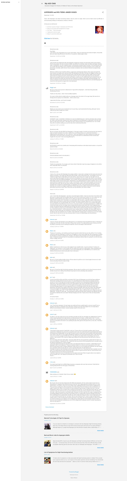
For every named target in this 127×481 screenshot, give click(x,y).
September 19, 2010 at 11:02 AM (58, 83)
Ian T (51, 277)
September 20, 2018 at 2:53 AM (57, 403)
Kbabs (51, 230)
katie (51, 257)
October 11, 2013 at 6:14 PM (56, 299)
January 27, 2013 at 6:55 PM (56, 273)
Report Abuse (74, 477)
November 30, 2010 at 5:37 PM (57, 102)
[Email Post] (45, 43)
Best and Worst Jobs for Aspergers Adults (57, 435)
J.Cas (51, 362)
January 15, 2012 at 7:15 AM (56, 139)
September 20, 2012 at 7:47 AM (57, 215)
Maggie (52, 87)
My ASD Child (50, 3)
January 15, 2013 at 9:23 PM (56, 253)
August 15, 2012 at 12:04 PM (57, 189)
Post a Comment (50, 407)
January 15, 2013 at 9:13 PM (56, 240)
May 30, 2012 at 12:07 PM (56, 167)
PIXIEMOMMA (53, 372)
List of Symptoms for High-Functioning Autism (58, 452)
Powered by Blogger (74, 472)
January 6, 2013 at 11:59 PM (56, 226)
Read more (100, 430)
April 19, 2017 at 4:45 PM (56, 367)
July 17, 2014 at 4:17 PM (56, 310)
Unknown (52, 219)
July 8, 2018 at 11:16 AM (56, 376)
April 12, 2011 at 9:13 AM (56, 112)
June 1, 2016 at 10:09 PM (56, 324)
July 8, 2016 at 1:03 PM (55, 357)
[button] (103, 12)
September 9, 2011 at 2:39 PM (57, 125)
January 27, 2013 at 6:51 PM (56, 263)
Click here (47, 38)
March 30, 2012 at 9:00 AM (56, 149)
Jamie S (52, 314)
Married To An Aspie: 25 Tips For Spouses (56, 418)
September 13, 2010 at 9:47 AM (57, 56)
